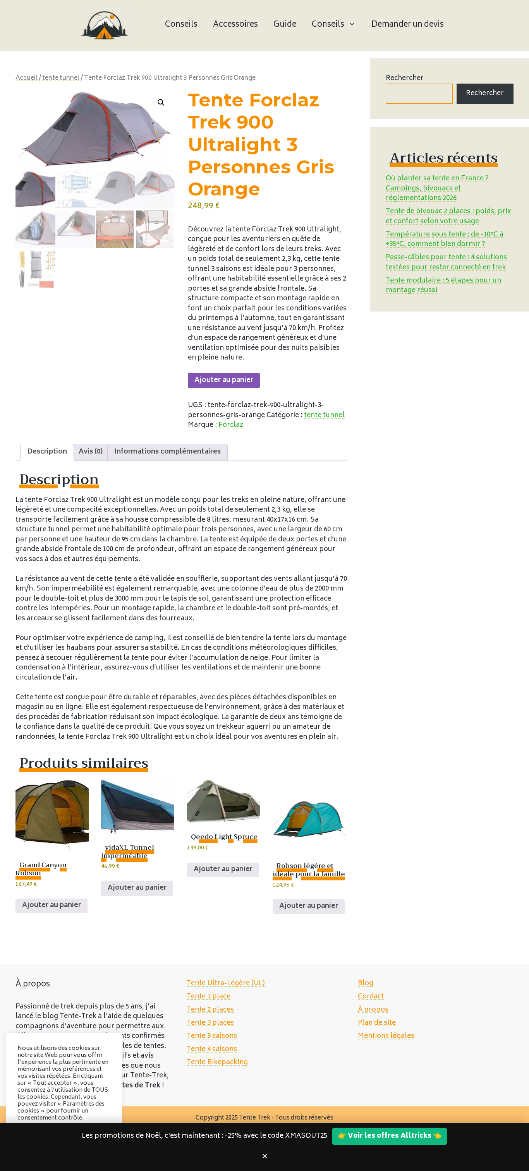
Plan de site (377, 1023)
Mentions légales (386, 1036)
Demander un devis (407, 25)
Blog (365, 984)
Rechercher (405, 78)
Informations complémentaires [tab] (167, 452)
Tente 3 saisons (212, 1036)
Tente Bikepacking (217, 1062)
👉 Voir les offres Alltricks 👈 (389, 1136)
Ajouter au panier (223, 380)
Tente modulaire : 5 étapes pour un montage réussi (443, 286)
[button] (161, 103)
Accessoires (235, 25)
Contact (371, 997)
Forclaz (230, 425)
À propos (373, 1010)
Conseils (181, 25)
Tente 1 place (208, 997)
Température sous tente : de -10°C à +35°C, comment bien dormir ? (444, 240)
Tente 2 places (210, 1010)
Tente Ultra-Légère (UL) (226, 984)
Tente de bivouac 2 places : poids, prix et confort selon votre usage (448, 217)
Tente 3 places (210, 1023)
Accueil (26, 78)
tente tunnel (60, 78)
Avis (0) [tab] (91, 452)
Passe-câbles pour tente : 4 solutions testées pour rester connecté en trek (446, 263)
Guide (284, 25)
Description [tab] (47, 452)
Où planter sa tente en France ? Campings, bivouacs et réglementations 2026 (437, 188)
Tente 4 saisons (212, 1049)
